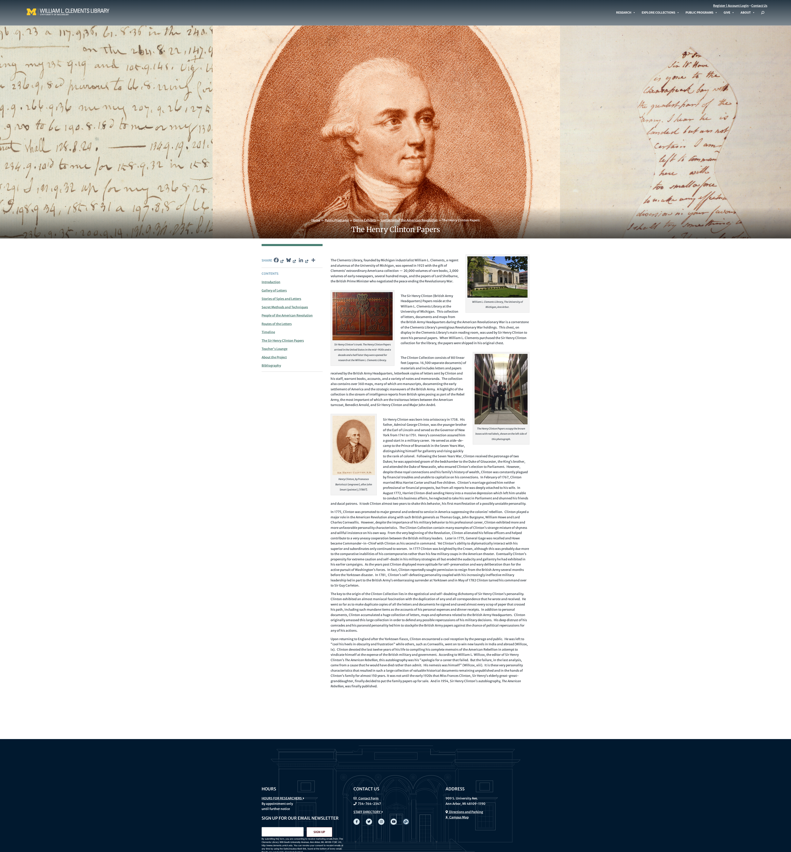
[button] (762, 12)
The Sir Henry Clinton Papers (283, 341)
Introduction (271, 282)
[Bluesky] (290, 260)
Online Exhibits (364, 220)
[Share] (313, 260)
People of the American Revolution (287, 315)
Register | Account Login (731, 6)
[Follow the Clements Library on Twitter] (369, 822)
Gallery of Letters (274, 290)
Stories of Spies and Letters (281, 299)
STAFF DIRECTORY (367, 812)
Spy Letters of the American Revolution (409, 220)
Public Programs (699, 12)
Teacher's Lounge (274, 349)
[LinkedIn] (303, 260)
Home (315, 220)
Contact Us (759, 6)
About (746, 12)
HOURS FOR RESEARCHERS (282, 798)
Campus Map (458, 817)
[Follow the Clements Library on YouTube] (394, 822)
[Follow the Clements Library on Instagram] (381, 822)
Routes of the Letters (277, 324)
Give (727, 12)
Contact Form (368, 798)
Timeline (268, 332)
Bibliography (271, 365)
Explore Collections (658, 12)
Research (623, 12)
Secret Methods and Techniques (285, 307)
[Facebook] (278, 260)
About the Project (274, 357)
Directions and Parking (465, 812)
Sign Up (319, 832)
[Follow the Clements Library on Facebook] (356, 822)
